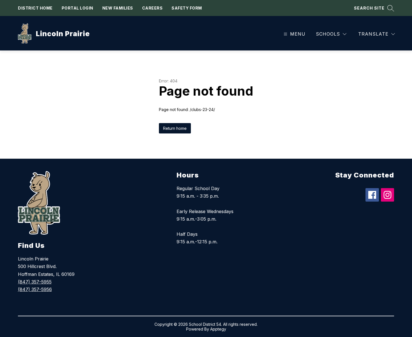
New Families (117, 8)
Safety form (187, 8)
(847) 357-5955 (35, 282)
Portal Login (77, 8)
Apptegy (218, 329)
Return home (175, 128)
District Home (35, 8)
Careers (152, 8)
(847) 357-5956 (35, 289)
